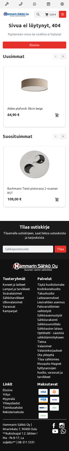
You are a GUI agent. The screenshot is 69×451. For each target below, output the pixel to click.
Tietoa (41, 341)
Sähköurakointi (47, 319)
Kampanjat (10, 311)
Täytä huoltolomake (50, 284)
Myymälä (9, 398)
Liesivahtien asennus (51, 302)
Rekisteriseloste (13, 412)
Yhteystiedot (11, 403)
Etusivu (34, 45)
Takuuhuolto (45, 293)
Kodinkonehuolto (49, 289)
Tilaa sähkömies (48, 359)
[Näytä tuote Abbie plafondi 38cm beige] (34, 84)
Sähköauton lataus (50, 328)
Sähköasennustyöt (49, 315)
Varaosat (9, 306)
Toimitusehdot (13, 407)
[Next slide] (63, 56)
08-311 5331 (26, 442)
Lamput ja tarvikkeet (16, 289)
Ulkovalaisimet (12, 302)
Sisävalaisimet (12, 293)
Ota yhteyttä (45, 355)
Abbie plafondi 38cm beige (25, 108)
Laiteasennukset (48, 297)
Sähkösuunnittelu (49, 324)
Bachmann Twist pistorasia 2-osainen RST (32, 191)
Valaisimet (44, 346)
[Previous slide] (55, 56)
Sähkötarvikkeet (13, 297)
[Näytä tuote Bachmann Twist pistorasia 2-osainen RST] (34, 164)
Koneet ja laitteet (14, 284)
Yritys (6, 394)
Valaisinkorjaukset (49, 350)
